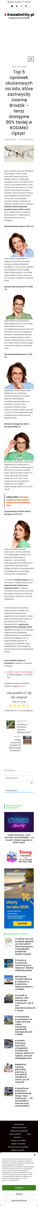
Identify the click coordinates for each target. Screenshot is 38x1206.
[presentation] (6, 828)
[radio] (10, 706)
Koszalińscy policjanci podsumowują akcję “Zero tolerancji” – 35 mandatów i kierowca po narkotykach (24, 1097)
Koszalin (29, 672)
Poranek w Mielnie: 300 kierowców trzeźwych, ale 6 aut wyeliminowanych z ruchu (25, 1003)
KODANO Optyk (13, 672)
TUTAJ (23, 686)
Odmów (19, 1194)
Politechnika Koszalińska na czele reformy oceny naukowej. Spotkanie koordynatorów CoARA (24, 1025)
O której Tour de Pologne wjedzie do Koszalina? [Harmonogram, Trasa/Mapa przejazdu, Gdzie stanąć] (24, 946)
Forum (23, 672)
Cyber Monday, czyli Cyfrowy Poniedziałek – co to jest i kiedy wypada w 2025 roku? (19, 839)
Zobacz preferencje (19, 1200)
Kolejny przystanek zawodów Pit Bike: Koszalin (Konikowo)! (15, 744)
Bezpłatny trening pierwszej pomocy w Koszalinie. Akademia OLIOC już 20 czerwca (22, 1073)
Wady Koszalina (22, 1135)
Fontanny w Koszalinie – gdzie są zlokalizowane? (24, 727)
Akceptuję (19, 1188)
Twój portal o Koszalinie (19, 18)
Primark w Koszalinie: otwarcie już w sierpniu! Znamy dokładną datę (24, 965)
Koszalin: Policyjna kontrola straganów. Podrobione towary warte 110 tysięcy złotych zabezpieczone (24, 1049)
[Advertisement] (19, 43)
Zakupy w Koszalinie (19, 67)
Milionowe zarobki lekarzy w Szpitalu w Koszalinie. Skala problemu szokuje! (24, 982)
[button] (35, 1155)
